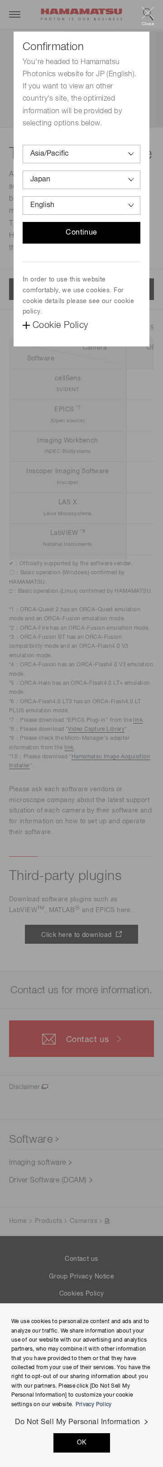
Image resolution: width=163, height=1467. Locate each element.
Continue (81, 232)
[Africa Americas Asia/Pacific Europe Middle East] (81, 154)
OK (81, 1442)
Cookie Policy (60, 325)
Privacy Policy (94, 1404)
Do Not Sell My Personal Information (77, 1422)
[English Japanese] (81, 205)
